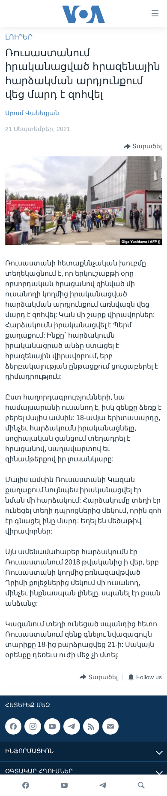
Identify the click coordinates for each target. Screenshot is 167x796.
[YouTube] (64, 785)
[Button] (143, 146)
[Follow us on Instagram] (32, 726)
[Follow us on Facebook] (13, 726)
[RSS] (91, 726)
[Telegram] (103, 785)
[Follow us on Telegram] (71, 726)
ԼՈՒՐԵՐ (19, 37)
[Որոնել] (141, 785)
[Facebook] (26, 785)
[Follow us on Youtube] (52, 726)
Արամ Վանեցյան (32, 113)
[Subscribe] (110, 726)
